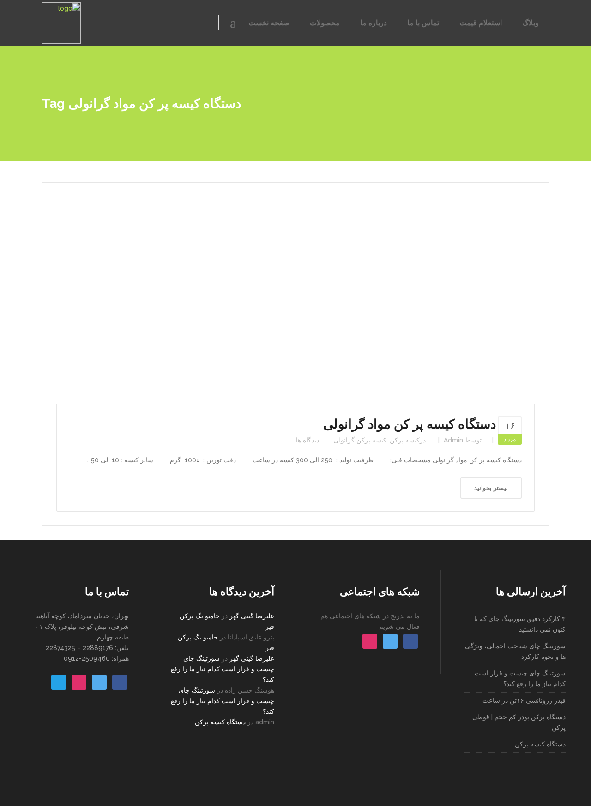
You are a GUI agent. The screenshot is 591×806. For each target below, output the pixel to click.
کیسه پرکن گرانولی (359, 440)
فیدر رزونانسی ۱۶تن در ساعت (524, 700)
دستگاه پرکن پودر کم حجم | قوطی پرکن (519, 722)
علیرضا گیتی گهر (251, 616)
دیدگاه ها (307, 440)
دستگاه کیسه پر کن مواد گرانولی (409, 424)
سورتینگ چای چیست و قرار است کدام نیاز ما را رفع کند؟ (222, 669)
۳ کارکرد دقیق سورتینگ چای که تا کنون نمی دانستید (520, 624)
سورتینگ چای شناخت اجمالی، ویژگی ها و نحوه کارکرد (515, 651)
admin (453, 440)
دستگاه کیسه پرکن (220, 722)
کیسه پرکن (405, 440)
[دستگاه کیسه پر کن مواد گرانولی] (295, 300)
